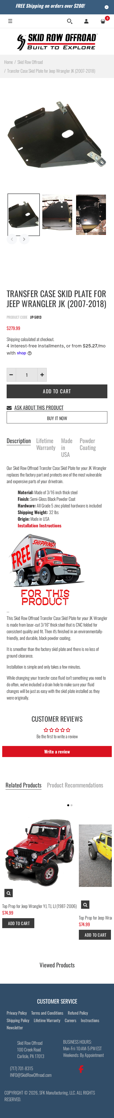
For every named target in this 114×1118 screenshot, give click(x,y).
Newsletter (15, 1027)
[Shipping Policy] (46, 570)
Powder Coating (88, 444)
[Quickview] (8, 893)
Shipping (13, 339)
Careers (70, 1020)
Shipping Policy (18, 1020)
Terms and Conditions (47, 1013)
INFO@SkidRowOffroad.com (30, 1075)
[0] (103, 21)
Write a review (57, 751)
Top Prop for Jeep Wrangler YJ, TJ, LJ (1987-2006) (39, 906)
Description (19, 441)
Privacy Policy (17, 1013)
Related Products (24, 785)
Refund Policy (78, 1013)
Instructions (90, 1020)
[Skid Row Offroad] (57, 41)
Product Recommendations (75, 785)
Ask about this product (38, 407)
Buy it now (57, 418)
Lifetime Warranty (45, 444)
